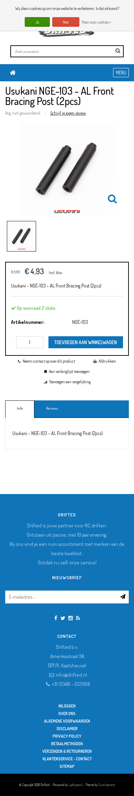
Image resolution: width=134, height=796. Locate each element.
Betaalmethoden (67, 743)
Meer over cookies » (96, 22)
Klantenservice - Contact (67, 758)
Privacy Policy (67, 736)
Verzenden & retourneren (67, 751)
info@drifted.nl (71, 674)
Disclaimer (67, 728)
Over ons (67, 713)
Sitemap (67, 766)
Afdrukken (107, 361)
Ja (37, 22)
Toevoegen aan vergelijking (70, 381)
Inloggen (67, 706)
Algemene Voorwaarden (67, 721)
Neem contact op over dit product (49, 361)
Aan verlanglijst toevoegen (69, 371)
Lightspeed (75, 785)
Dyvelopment (106, 785)
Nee (66, 22)
